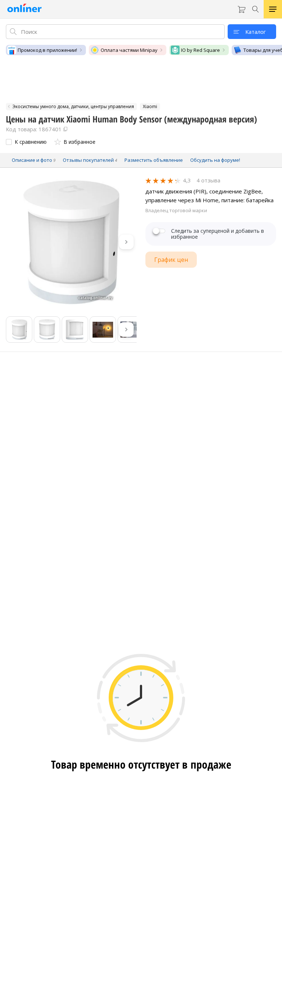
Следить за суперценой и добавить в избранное (217, 234)
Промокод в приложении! (47, 50)
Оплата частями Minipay (129, 50)
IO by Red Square (200, 50)
